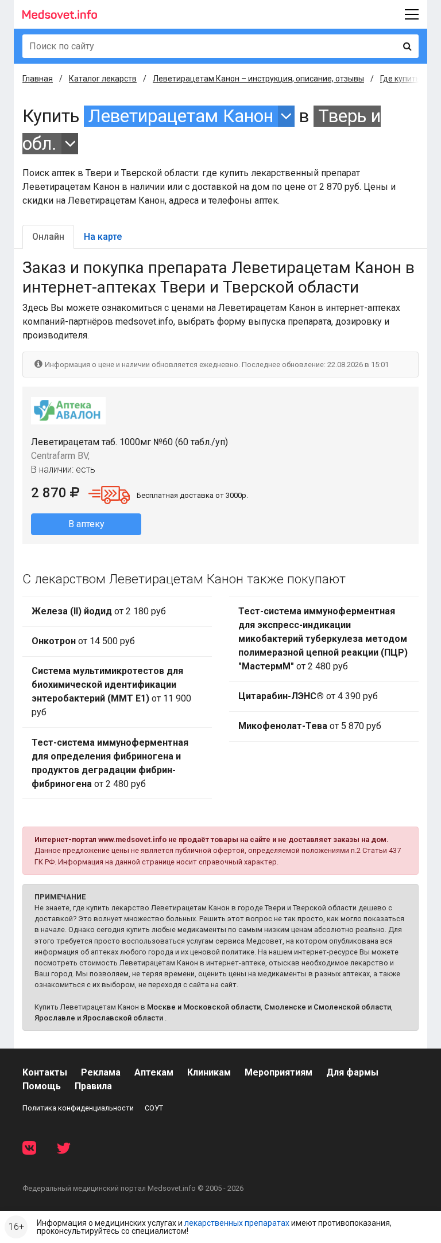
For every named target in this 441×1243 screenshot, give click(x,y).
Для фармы (352, 1072)
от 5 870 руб (309, 725)
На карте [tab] (103, 236)
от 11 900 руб (111, 691)
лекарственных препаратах (236, 1223)
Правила (93, 1086)
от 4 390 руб (308, 696)
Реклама (101, 1072)
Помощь (41, 1086)
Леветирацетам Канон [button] (180, 116)
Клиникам (209, 1072)
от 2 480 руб (110, 763)
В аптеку (86, 524)
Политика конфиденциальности (78, 1108)
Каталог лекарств (103, 78)
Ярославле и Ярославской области (98, 1018)
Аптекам (153, 1072)
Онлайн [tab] (48, 236)
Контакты (44, 1072)
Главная (37, 78)
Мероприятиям (278, 1072)
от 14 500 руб (83, 641)
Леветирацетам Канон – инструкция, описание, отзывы (258, 78)
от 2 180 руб (99, 611)
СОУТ (154, 1108)
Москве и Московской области (204, 1007)
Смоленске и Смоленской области (327, 1007)
